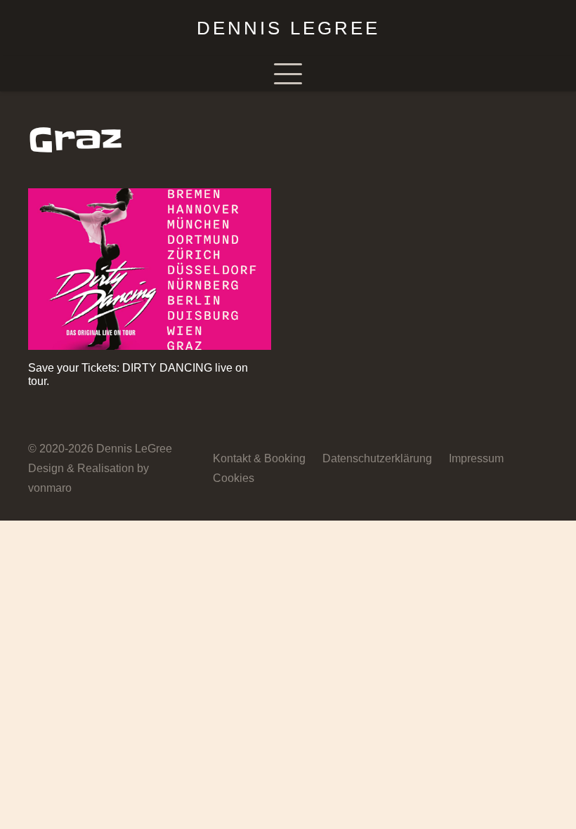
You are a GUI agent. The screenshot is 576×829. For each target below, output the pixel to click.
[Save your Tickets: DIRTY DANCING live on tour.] (149, 269)
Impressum (476, 458)
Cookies (233, 478)
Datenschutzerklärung (377, 458)
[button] (288, 74)
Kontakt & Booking (259, 458)
